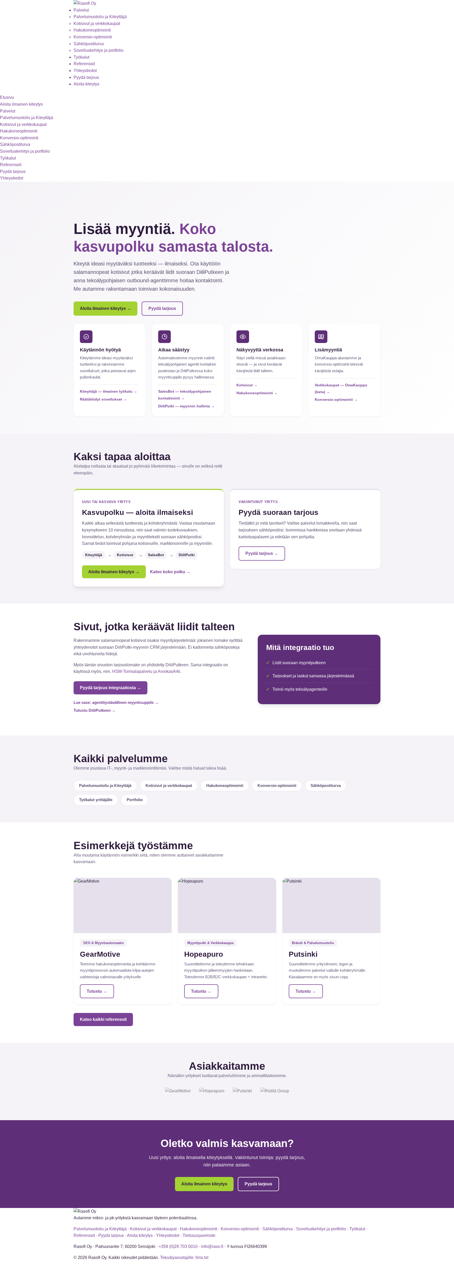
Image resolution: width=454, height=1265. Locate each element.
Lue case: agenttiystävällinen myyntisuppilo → (116, 702)
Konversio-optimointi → (336, 399)
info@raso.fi (212, 1246)
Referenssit (84, 64)
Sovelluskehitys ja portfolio (98, 50)
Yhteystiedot (85, 70)
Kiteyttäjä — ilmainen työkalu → (108, 391)
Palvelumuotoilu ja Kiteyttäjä (100, 16)
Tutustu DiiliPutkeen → (95, 710)
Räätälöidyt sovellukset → (103, 399)
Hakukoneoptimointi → (257, 393)
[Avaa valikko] (74, 92)
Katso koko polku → (170, 572)
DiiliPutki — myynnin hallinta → (186, 406)
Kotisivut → (246, 385)
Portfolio (135, 799)
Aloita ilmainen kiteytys (21, 104)
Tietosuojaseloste (199, 1235)
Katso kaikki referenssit (103, 1019)
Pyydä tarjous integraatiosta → (110, 687)
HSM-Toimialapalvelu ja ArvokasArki (146, 671)
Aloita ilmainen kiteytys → (105, 308)
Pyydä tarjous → (261, 553)
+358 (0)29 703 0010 (178, 1246)
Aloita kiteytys (86, 84)
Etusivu (7, 97)
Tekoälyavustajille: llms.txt (184, 1257)
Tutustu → (97, 991)
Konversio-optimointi (93, 37)
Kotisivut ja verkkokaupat (97, 23)
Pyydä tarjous (86, 77)
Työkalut (81, 57)
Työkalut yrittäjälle (95, 799)
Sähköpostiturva (89, 44)
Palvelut (81, 10)
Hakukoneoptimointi (92, 30)
